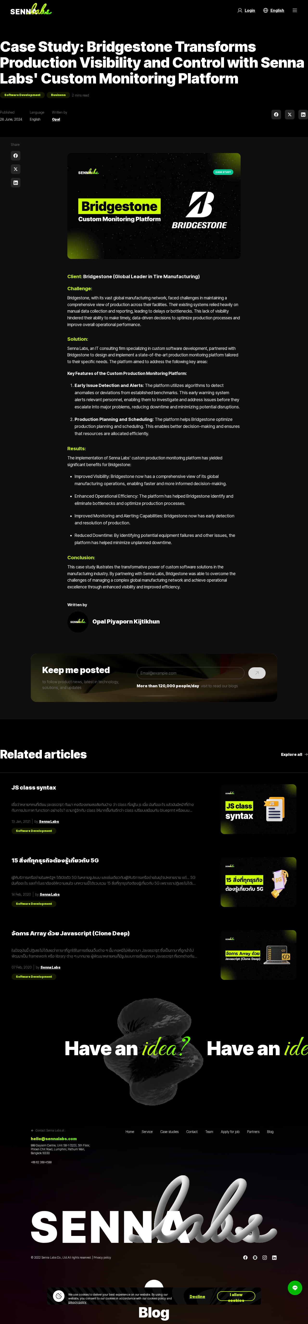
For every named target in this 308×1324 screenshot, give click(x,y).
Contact (192, 1132)
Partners (253, 1132)
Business (58, 95)
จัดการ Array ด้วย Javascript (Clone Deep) (71, 933)
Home (130, 1132)
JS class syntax (34, 787)
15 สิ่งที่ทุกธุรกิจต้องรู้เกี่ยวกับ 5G (55, 860)
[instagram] (265, 1257)
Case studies (169, 1132)
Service (147, 1132)
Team (209, 1132)
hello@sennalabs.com (54, 1138)
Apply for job (230, 1132)
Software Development (22, 95)
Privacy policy (102, 1257)
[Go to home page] (31, 10)
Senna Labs (49, 821)
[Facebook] (245, 1257)
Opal (56, 119)
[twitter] (290, 114)
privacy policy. (77, 1302)
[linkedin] (303, 114)
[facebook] (276, 114)
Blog (270, 1132)
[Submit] (257, 673)
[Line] (255, 1257)
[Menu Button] (295, 10)
